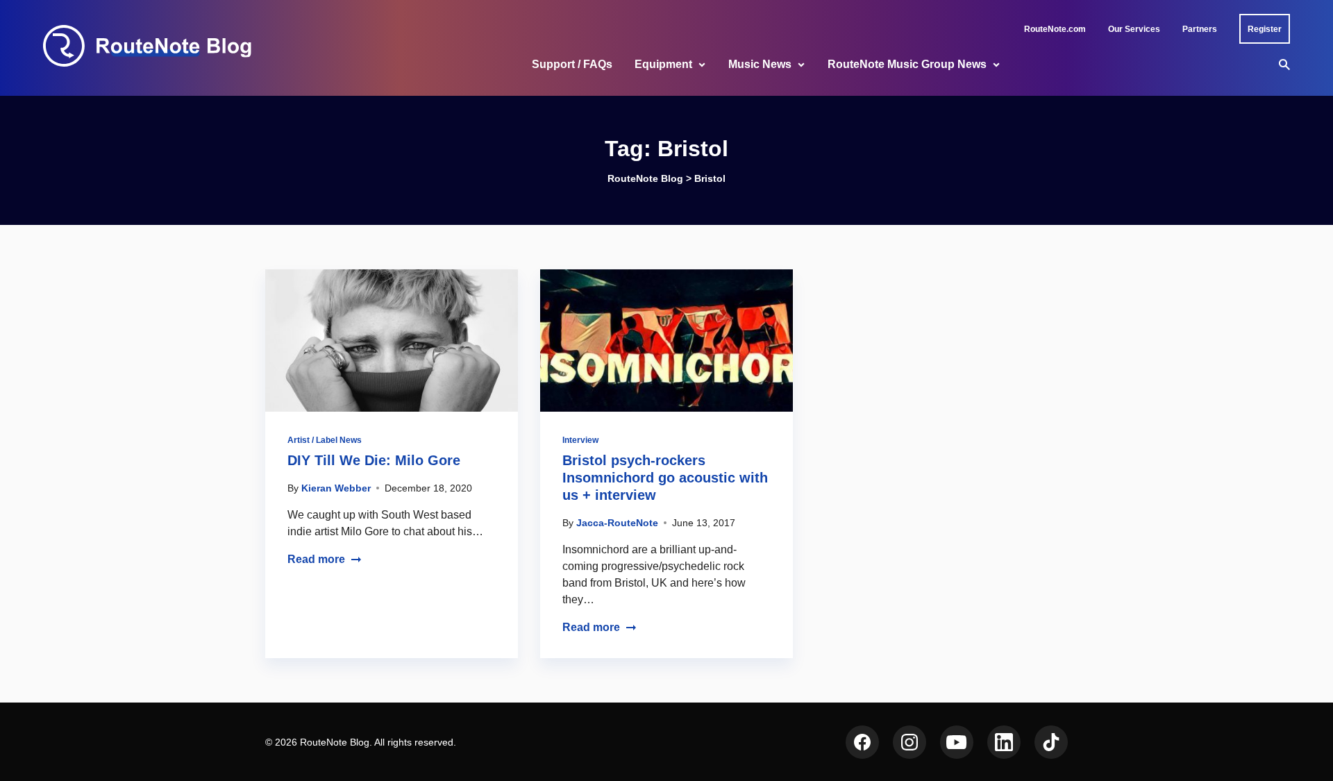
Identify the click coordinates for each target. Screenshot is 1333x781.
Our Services (1134, 29)
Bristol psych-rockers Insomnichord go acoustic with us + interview (665, 478)
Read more (316, 559)
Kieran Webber (336, 488)
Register (1265, 29)
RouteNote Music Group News (907, 64)
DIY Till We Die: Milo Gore (373, 460)
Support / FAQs (572, 64)
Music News (759, 64)
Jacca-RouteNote (617, 522)
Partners (1199, 29)
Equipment (663, 64)
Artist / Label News (324, 440)
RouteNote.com (1055, 29)
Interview (580, 440)
